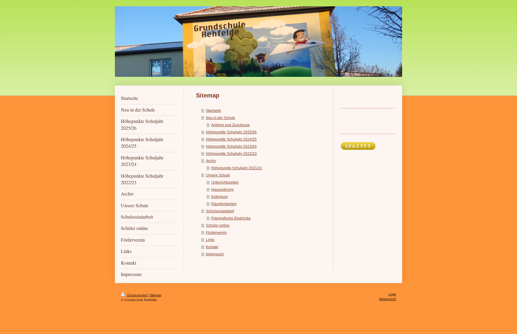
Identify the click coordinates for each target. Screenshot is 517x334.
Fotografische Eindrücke (231, 218)
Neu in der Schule (220, 118)
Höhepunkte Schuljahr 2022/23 (231, 154)
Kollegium (219, 197)
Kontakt (212, 247)
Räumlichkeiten (224, 204)
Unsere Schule (218, 175)
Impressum (215, 254)
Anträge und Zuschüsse (230, 125)
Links (210, 240)
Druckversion (137, 295)
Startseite (213, 111)
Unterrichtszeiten (225, 182)
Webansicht (387, 299)
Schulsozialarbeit (220, 211)
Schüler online (217, 225)
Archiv (211, 161)
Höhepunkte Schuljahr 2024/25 (231, 139)
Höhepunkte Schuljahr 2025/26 (231, 132)
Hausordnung (222, 189)
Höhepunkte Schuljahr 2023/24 (231, 146)
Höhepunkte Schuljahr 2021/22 (236, 168)
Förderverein (216, 233)
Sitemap (155, 295)
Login (392, 294)
